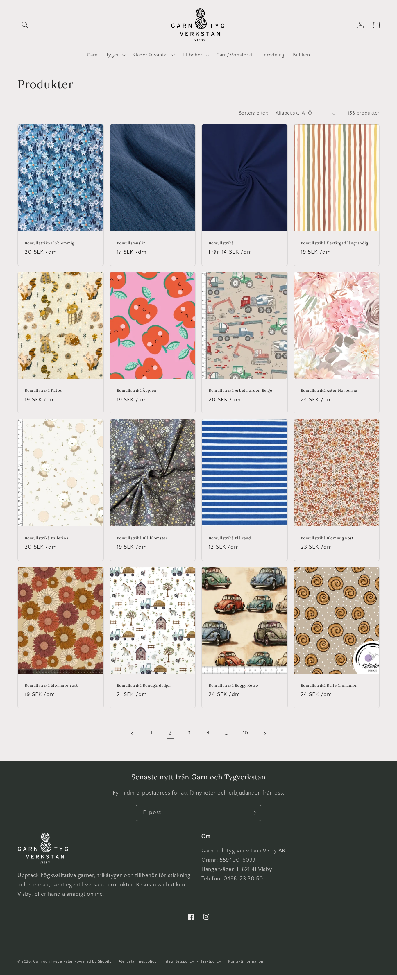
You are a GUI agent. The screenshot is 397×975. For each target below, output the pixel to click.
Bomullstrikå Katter (44, 390)
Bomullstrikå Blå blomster (142, 538)
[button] (25, 25)
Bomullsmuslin (131, 243)
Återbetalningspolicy (138, 961)
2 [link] (170, 733)
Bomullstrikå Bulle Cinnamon (329, 685)
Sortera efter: (254, 113)
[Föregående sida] (132, 733)
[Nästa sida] (264, 733)
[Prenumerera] (253, 813)
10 (245, 733)
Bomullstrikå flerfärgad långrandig (334, 243)
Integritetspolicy (178, 961)
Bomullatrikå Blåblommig (49, 243)
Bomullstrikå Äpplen (136, 390)
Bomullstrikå (221, 243)
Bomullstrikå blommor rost (51, 685)
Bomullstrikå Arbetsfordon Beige (240, 390)
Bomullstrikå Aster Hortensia (329, 390)
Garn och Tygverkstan (53, 961)
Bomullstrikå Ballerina (46, 538)
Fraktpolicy (211, 961)
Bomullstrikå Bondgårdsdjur (144, 685)
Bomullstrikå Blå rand (230, 538)
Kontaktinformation (245, 961)
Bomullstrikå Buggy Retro (233, 685)
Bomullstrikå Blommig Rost (327, 538)
